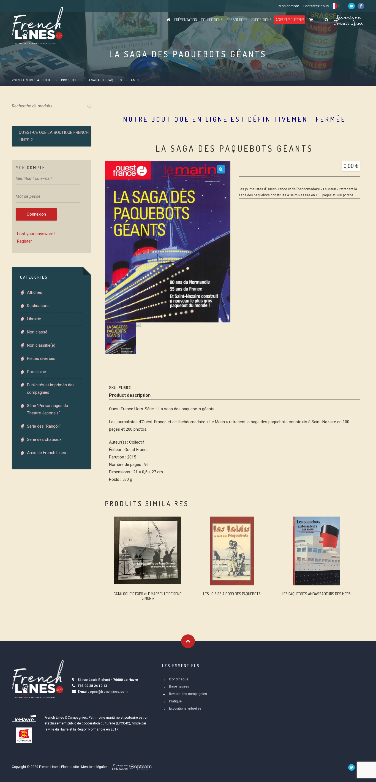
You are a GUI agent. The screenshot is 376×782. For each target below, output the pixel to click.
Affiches (34, 292)
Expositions (261, 19)
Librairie (34, 318)
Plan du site (70, 767)
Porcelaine (36, 371)
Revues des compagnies (188, 694)
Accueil (44, 80)
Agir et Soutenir (290, 19)
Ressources (237, 19)
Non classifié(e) (41, 345)
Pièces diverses (41, 358)
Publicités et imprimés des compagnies (51, 388)
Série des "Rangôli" (44, 426)
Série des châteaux (44, 439)
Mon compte (289, 6)
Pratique (175, 701)
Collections (212, 19)
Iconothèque (178, 679)
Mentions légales (94, 767)
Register (24, 241)
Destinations (38, 305)
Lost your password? (36, 233)
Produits (68, 80)
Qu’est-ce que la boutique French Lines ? (54, 136)
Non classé (37, 332)
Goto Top (188, 641)
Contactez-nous (316, 6)
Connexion (36, 214)
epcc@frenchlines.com (108, 692)
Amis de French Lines (46, 452)
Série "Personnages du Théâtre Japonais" (47, 409)
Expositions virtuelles (185, 708)
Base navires (179, 686)
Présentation (185, 19)
